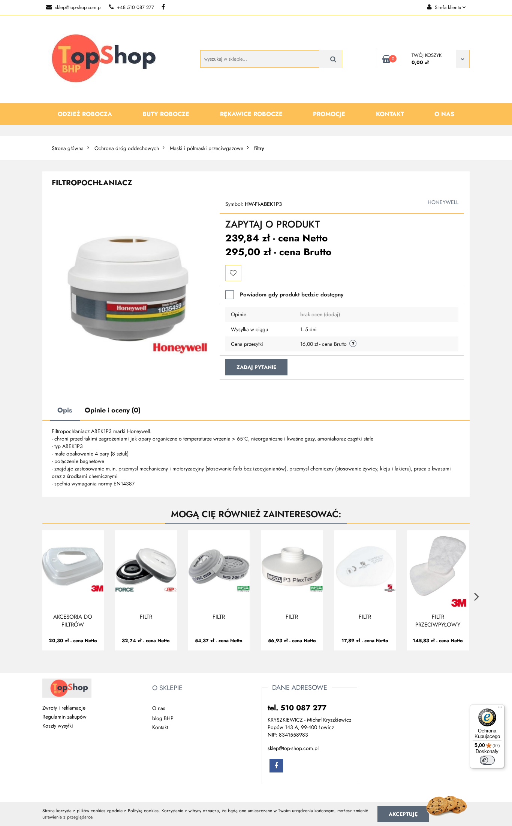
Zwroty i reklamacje (63, 707)
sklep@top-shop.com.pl (78, 7)
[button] (167, 688)
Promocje (329, 114)
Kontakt (390, 114)
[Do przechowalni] (233, 273)
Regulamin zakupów (64, 716)
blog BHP (163, 718)
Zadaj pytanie (256, 367)
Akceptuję (403, 813)
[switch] (487, 760)
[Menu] (500, 708)
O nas (444, 114)
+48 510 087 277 (135, 7)
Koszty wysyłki (57, 725)
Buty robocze (165, 114)
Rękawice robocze (251, 114)
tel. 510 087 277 (297, 707)
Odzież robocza (85, 114)
